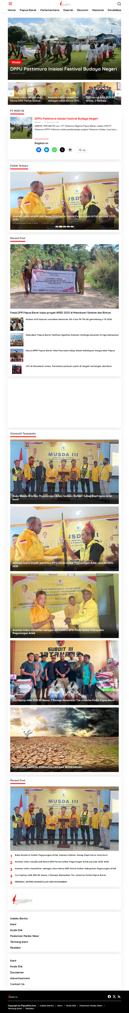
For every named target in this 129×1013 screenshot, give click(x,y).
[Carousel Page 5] (72, 226)
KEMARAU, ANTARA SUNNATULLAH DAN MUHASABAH (97, 99)
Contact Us (17, 984)
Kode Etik (16, 930)
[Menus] (10, 3)
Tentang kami (19, 941)
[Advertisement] (64, 403)
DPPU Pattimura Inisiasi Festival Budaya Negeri (63, 68)
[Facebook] (109, 997)
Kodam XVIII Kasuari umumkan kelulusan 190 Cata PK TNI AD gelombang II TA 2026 (69, 319)
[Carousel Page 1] (57, 226)
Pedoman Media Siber (24, 936)
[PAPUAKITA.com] (65, 3)
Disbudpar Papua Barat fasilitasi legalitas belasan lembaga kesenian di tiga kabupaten (72, 335)
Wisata (16, 62)
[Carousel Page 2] (60, 226)
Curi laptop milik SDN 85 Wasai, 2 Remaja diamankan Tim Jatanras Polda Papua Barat (63, 99)
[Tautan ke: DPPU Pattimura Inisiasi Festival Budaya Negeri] (64, 49)
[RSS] (119, 997)
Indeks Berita (19, 918)
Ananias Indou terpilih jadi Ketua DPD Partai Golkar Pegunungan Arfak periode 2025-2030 (62, 861)
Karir (13, 924)
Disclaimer (17, 972)
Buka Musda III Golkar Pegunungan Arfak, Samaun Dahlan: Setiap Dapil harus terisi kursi (61, 855)
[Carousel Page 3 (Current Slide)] (64, 226)
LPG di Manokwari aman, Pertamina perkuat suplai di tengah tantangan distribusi (69, 366)
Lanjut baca (111, 129)
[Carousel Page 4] (68, 226)
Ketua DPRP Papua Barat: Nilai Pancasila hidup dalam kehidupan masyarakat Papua (70, 350)
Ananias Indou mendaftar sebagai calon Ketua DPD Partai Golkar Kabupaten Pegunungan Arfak (25, 99)
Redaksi (15, 947)
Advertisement (20, 978)
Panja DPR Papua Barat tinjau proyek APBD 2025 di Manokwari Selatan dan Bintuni (60, 312)
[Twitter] (114, 997)
